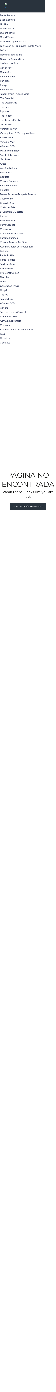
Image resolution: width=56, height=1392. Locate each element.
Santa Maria (6, 268)
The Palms (5, 106)
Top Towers (6, 124)
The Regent (6, 115)
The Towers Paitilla (10, 119)
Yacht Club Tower (9, 154)
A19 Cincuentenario (10, 320)
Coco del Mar (7, 202)
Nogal (3, 290)
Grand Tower (7, 37)
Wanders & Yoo (8, 146)
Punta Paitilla (7, 255)
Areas (3, 163)
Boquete (4, 176)
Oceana (4, 307)
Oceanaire (5, 71)
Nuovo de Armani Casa (12, 58)
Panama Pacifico (9, 237)
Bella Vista (6, 172)
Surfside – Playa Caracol (13, 311)
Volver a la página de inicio (28, 506)
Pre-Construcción (9, 272)
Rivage (3, 85)
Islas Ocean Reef (9, 316)
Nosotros (5, 338)
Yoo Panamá (6, 159)
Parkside (4, 80)
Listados (4, 250)
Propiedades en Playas (12, 233)
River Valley (6, 89)
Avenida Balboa (8, 167)
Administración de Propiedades (16, 246)
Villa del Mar (7, 137)
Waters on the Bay (9, 150)
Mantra (4, 281)
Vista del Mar (7, 141)
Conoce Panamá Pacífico (13, 242)
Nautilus (4, 277)
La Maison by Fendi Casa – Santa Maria (20, 45)
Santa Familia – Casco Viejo (14, 93)
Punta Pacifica (7, 259)
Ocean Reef (6, 67)
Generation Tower (9, 285)
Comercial (5, 325)
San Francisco (7, 263)
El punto (4, 111)
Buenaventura (7, 19)
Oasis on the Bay (9, 63)
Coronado (5, 229)
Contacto (5, 342)
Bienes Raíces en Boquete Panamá (18, 194)
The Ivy (4, 294)
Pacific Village (7, 76)
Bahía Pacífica (7, 15)
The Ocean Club (8, 102)
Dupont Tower (7, 32)
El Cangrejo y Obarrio (11, 211)
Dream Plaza (7, 28)
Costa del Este (7, 207)
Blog (2, 333)
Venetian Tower (8, 128)
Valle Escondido (8, 185)
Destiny (4, 23)
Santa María (6, 298)
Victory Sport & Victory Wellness (17, 133)
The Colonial (7, 98)
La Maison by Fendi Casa (13, 41)
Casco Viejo (6, 198)
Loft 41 (4, 50)
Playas (3, 215)
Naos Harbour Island (11, 54)
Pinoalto (4, 189)
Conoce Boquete (9, 181)
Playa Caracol (7, 224)
